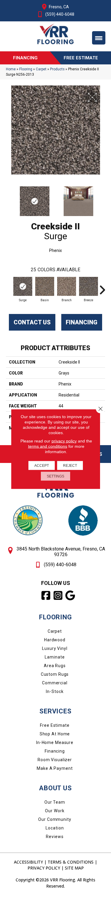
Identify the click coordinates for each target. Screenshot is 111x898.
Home (11, 69)
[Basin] (45, 286)
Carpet (41, 69)
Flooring (25, 69)
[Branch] (67, 286)
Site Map (74, 868)
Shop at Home (55, 734)
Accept (41, 466)
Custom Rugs (55, 674)
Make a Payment (55, 768)
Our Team (54, 802)
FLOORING (55, 617)
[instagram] (58, 595)
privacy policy (64, 441)
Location (55, 828)
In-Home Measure (54, 742)
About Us (55, 788)
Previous (9, 198)
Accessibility (28, 862)
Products (57, 69)
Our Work (54, 810)
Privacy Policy (44, 868)
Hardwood (54, 639)
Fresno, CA (59, 6)
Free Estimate (54, 725)
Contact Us (32, 322)
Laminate (55, 657)
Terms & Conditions (71, 862)
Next (102, 198)
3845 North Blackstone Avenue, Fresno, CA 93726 (61, 551)
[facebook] (46, 595)
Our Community (54, 819)
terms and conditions (47, 446)
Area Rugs (55, 665)
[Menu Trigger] (98, 38)
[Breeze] (88, 286)
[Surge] (23, 286)
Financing (81, 322)
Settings (55, 476)
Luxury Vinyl (54, 648)
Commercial (54, 682)
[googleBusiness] (70, 595)
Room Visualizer (55, 759)
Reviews (54, 836)
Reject (70, 466)
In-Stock (54, 691)
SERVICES (55, 711)
